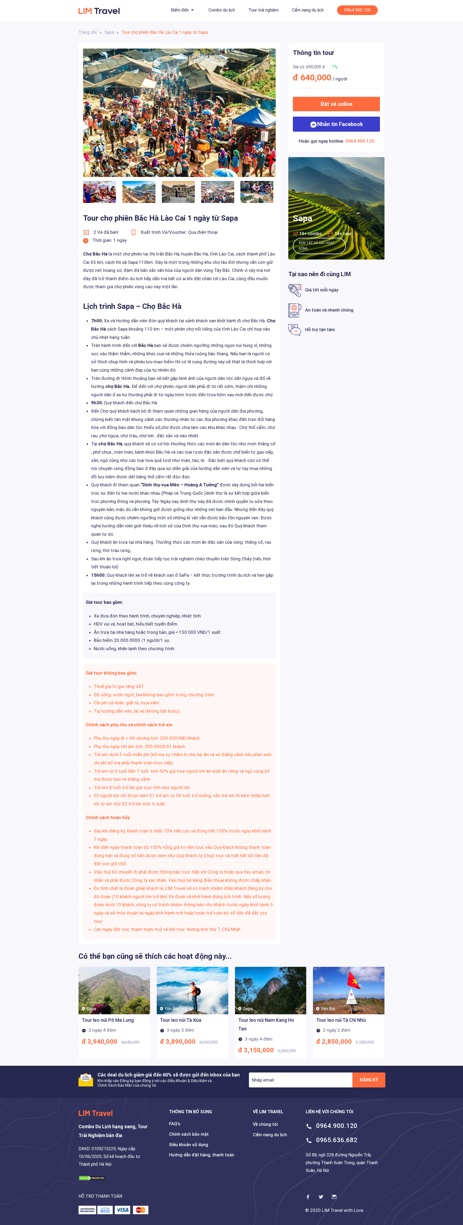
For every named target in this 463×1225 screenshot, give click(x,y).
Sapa (109, 32)
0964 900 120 (357, 10)
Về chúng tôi (265, 1124)
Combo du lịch (221, 10)
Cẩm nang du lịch (308, 10)
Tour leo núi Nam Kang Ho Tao (266, 1024)
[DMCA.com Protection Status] (92, 1177)
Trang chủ (88, 32)
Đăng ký (369, 1079)
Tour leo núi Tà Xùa (180, 1020)
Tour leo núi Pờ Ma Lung (108, 1020)
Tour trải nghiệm (263, 10)
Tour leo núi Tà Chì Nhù (341, 1020)
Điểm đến (180, 10)
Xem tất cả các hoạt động (317, 246)
